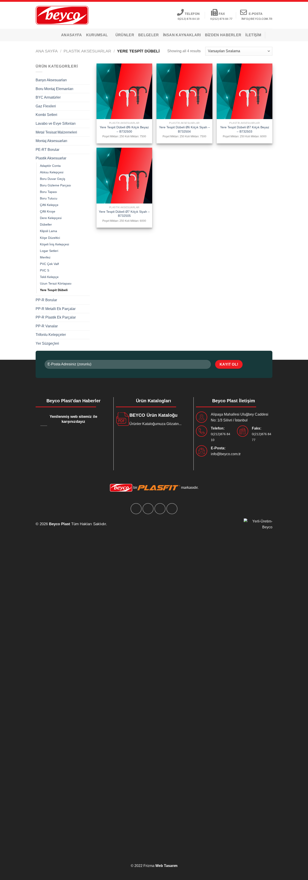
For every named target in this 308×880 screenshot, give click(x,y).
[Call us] (171, 508)
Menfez (45, 257)
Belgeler (148, 35)
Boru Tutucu (48, 198)
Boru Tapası (48, 192)
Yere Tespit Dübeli (54, 290)
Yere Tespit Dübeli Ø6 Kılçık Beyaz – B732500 (124, 129)
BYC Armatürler (48, 97)
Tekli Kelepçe (49, 277)
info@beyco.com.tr (226, 454)
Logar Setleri (49, 251)
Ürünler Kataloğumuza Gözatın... (155, 424)
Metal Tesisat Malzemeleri (56, 132)
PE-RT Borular (47, 150)
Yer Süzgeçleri (47, 343)
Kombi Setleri (46, 115)
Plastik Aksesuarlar (87, 51)
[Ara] (270, 35)
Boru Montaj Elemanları (54, 89)
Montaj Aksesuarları (51, 141)
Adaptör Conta (50, 165)
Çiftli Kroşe (47, 211)
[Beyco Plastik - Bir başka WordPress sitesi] (62, 15)
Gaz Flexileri (46, 106)
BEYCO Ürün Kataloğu (153, 415)
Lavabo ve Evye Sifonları (56, 123)
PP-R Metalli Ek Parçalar (56, 309)
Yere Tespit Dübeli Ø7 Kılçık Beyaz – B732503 (244, 129)
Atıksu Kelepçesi (51, 172)
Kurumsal (97, 35)
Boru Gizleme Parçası (55, 185)
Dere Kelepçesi (51, 218)
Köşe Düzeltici (50, 238)
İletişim (253, 35)
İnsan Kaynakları (182, 35)
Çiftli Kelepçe (49, 205)
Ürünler (124, 35)
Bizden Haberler (223, 35)
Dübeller (46, 224)
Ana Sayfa (47, 51)
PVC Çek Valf (49, 264)
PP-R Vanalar (47, 326)
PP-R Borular (46, 300)
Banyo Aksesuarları (51, 80)
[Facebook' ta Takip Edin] (136, 508)
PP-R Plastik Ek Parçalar (56, 317)
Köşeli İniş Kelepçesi (54, 244)
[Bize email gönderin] (159, 508)
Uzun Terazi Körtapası (55, 283)
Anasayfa (71, 35)
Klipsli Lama (48, 231)
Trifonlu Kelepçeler (51, 335)
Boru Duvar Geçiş (52, 179)
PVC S (44, 270)
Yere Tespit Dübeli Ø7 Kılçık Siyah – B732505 (124, 214)
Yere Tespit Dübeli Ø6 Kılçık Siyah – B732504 (184, 129)
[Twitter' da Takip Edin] (148, 508)
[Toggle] (88, 80)
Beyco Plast (59, 524)
